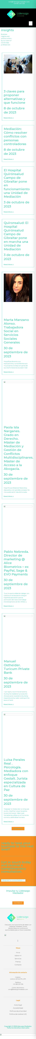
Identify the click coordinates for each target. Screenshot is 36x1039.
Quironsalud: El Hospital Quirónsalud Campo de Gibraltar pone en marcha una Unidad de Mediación (16, 236)
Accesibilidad (18, 1008)
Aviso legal (18, 1005)
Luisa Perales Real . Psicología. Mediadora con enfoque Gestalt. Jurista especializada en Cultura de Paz (16, 775)
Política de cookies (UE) (18, 1014)
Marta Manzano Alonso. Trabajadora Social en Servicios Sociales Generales (16, 331)
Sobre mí (18, 955)
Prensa (18, 962)
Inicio (18, 952)
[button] (30, 23)
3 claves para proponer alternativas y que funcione (14, 97)
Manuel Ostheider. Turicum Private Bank (17, 666)
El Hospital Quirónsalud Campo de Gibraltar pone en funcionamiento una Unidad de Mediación (17, 183)
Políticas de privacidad (18, 1011)
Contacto (18, 965)
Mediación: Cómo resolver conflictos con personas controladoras (15, 136)
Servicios (18, 958)
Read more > (9, 118)
